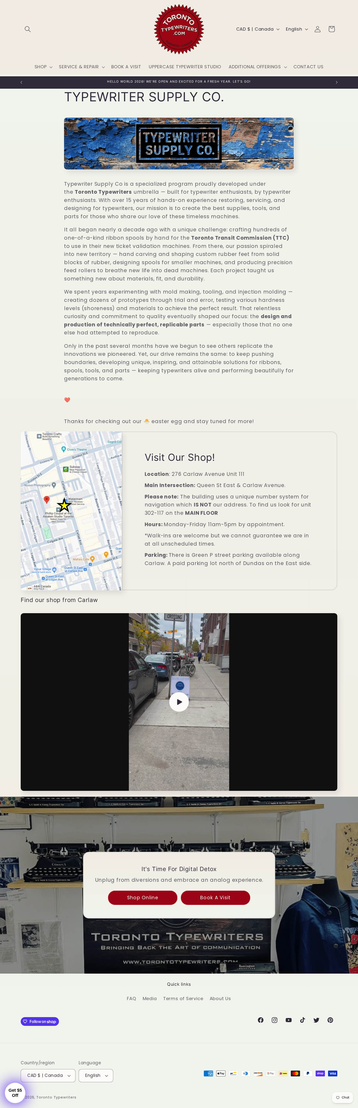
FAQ (131, 998)
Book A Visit (215, 897)
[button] (28, 29)
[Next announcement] (336, 82)
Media (150, 998)
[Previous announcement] (21, 82)
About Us (220, 998)
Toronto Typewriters (56, 1097)
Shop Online (142, 897)
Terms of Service (183, 998)
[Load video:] (179, 702)
